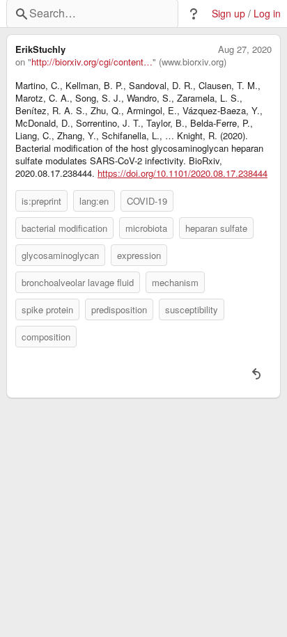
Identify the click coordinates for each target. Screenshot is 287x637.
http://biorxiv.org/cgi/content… (92, 62)
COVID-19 (147, 200)
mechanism (175, 282)
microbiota (146, 228)
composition (46, 336)
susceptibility (191, 309)
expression (139, 255)
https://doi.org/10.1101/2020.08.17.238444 (182, 173)
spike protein (47, 309)
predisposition (119, 309)
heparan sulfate (216, 228)
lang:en (94, 200)
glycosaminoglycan (60, 255)
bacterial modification (64, 228)
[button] (193, 14)
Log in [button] (267, 13)
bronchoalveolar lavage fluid (78, 282)
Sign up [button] (228, 13)
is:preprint (41, 200)
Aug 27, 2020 (245, 49)
